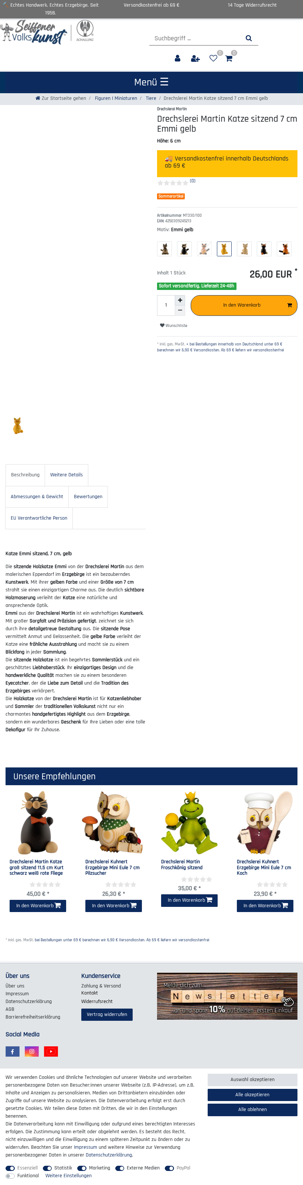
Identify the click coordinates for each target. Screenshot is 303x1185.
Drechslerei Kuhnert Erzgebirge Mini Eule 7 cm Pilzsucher (112, 867)
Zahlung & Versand (101, 986)
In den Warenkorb (242, 305)
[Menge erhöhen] (180, 300)
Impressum (17, 993)
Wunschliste (175, 325)
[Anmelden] (178, 58)
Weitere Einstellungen (68, 1175)
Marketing (99, 1168)
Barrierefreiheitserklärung (33, 1017)
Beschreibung (25, 475)
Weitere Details (66, 475)
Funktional (28, 1175)
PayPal (183, 1168)
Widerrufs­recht (97, 1001)
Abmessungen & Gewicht (37, 496)
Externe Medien (143, 1168)
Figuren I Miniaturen (115, 98)
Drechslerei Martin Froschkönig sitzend (181, 865)
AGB (10, 1009)
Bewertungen (88, 496)
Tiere (150, 98)
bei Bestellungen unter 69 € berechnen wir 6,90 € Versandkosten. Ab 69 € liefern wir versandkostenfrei (122, 940)
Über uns (15, 986)
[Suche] (248, 38)
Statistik (63, 1168)
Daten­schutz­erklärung (29, 1001)
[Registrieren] (196, 58)
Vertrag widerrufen (107, 1014)
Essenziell (27, 1168)
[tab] (25, 475)
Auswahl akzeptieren (253, 1079)
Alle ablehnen (252, 1109)
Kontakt (89, 993)
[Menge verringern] (180, 310)
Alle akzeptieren (252, 1094)
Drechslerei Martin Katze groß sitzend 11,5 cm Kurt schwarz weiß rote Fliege (37, 867)
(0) (192, 181)
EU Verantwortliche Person (39, 518)
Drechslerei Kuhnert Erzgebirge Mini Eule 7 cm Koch (264, 867)
